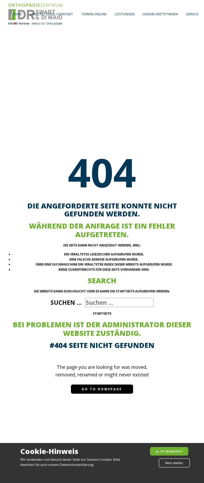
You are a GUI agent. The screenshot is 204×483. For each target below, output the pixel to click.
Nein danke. (174, 463)
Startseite (102, 313)
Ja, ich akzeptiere (169, 451)
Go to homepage (102, 389)
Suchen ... (66, 302)
